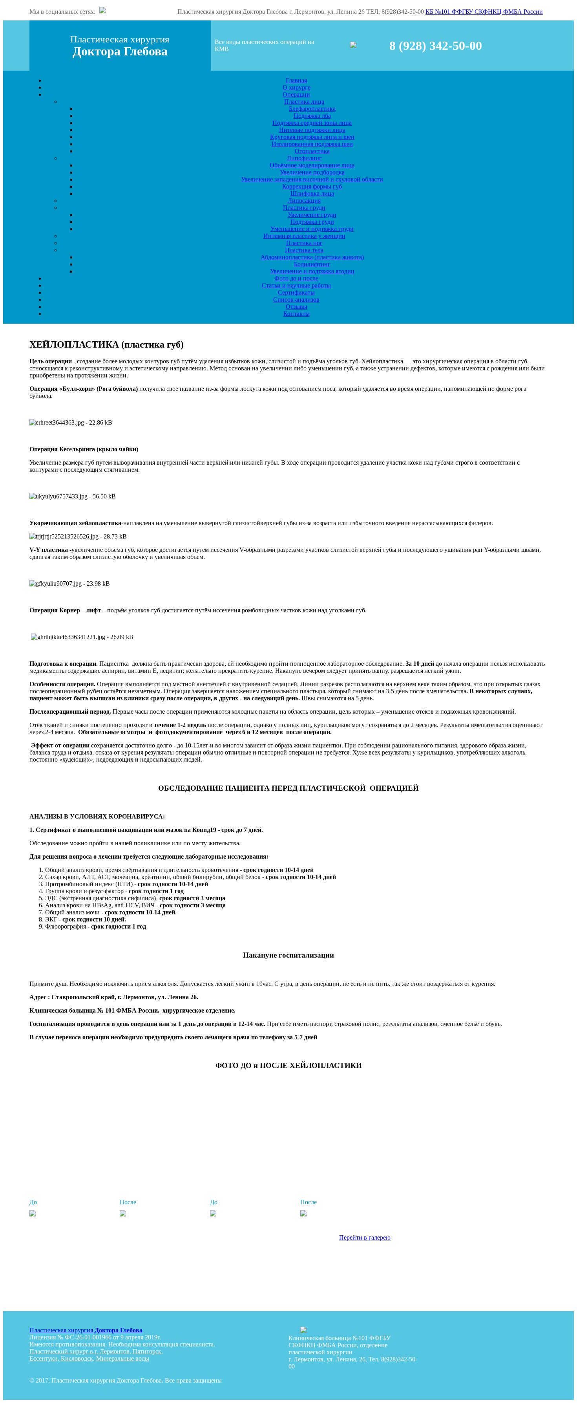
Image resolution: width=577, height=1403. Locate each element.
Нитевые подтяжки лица (312, 129)
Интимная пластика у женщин (304, 236)
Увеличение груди (312, 214)
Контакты (296, 313)
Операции (296, 94)
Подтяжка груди (312, 221)
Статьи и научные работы (296, 285)
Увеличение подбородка (312, 172)
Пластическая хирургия (85, 1330)
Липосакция (304, 200)
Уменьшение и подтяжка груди (312, 228)
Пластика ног (304, 243)
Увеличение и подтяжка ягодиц (312, 271)
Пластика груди (304, 207)
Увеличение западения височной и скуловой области (312, 179)
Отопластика (312, 151)
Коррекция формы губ (312, 186)
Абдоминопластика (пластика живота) (312, 257)
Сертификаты (296, 292)
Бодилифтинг (312, 264)
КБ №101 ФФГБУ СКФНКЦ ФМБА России (484, 11)
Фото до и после (296, 278)
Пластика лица (304, 101)
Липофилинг (304, 158)
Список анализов (296, 299)
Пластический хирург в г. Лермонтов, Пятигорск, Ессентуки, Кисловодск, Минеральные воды (96, 1355)
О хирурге (296, 87)
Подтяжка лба (312, 115)
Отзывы (296, 306)
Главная (296, 80)
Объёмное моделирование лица (312, 165)
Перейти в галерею (365, 1237)
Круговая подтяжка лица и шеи (312, 137)
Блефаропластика (312, 108)
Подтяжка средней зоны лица (312, 122)
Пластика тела (304, 250)
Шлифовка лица (312, 193)
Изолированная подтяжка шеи (312, 144)
